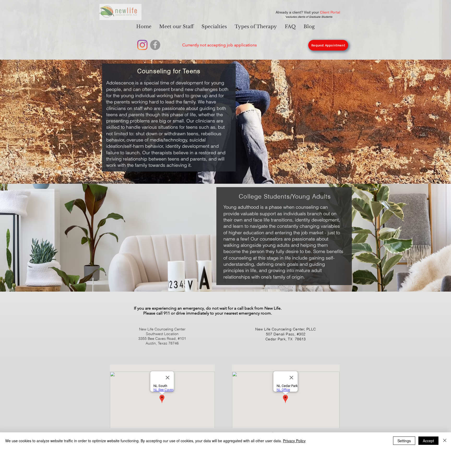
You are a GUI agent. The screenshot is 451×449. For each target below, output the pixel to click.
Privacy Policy (294, 440)
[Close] (445, 440)
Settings (404, 440)
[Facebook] (155, 45)
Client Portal (330, 12)
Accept (428, 440)
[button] (214, 26)
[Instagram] (142, 45)
